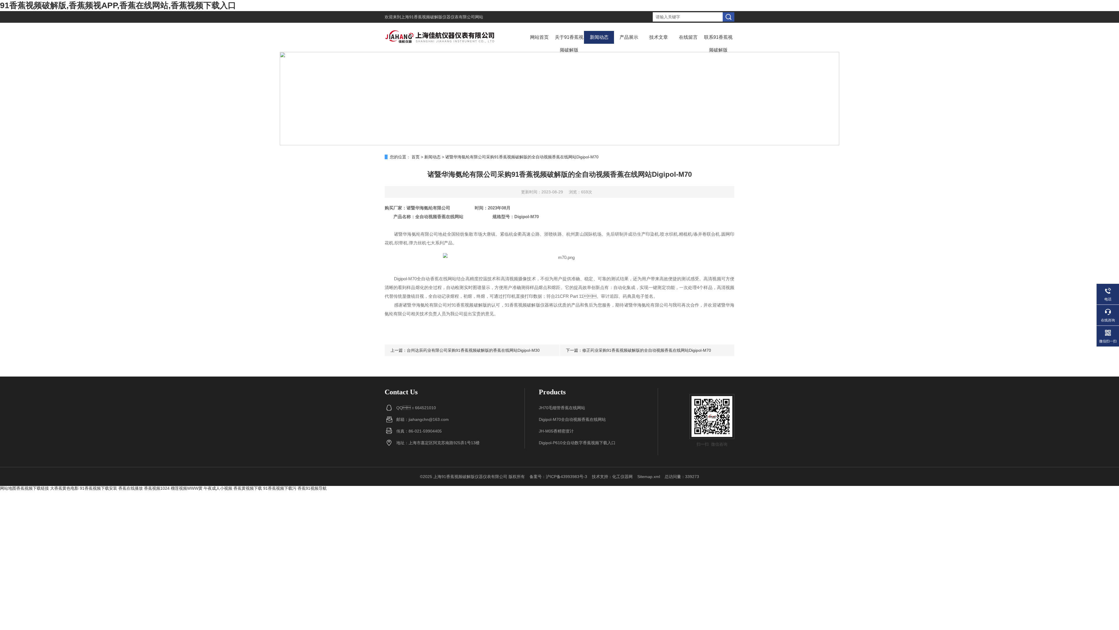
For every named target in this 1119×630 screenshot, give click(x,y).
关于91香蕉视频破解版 (569, 43)
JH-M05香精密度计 (556, 431)
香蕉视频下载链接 (32, 488)
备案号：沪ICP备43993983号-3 (558, 476)
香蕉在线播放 (130, 488)
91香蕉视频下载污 (279, 488)
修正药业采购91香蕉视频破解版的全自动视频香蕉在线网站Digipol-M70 (646, 350)
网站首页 (539, 37)
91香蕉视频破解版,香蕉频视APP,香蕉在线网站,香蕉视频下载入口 (118, 5)
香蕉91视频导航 (312, 488)
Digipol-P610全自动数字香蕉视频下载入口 (577, 442)
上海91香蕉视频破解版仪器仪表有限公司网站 (442, 17)
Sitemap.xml (648, 476)
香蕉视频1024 (157, 488)
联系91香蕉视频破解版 (718, 43)
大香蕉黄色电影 (64, 488)
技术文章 (658, 37)
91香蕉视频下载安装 (98, 488)
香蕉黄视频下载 (247, 488)
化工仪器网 (622, 476)
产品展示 (629, 37)
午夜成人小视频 (218, 488)
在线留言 (688, 37)
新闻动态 (599, 37)
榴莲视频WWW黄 (187, 488)
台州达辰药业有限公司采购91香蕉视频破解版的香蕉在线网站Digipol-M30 (473, 350)
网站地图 (8, 488)
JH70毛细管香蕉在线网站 (562, 407)
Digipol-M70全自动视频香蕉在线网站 (572, 419)
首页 (415, 157)
